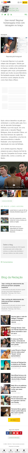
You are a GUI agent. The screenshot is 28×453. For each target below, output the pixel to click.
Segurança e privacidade (14, 446)
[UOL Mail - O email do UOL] (19, 2)
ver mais (13, 420)
